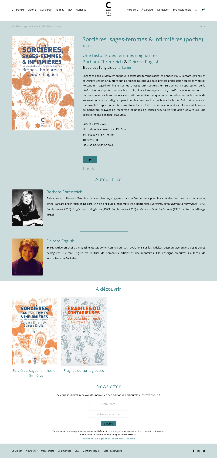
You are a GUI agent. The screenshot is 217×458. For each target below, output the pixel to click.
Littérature (18, 9)
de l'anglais (103, 67)
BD (70, 9)
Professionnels (182, 9)
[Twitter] (204, 450)
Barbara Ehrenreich (103, 62)
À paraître (147, 9)
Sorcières (46, 9)
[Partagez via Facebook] (83, 168)
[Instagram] (198, 450)
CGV (77, 450)
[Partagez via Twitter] (88, 168)
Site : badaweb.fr (113, 450)
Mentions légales (91, 450)
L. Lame (125, 67)
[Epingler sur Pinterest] (93, 168)
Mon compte (47, 450)
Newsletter (31, 450)
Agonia (32, 9)
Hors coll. (132, 9)
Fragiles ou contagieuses (84, 370)
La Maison (163, 9)
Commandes (64, 450)
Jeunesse (81, 9)
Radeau (59, 9)
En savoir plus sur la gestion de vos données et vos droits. (108, 438)
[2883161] (90, 159)
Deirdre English (143, 62)
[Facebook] (193, 450)
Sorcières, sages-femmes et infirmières (34, 373)
